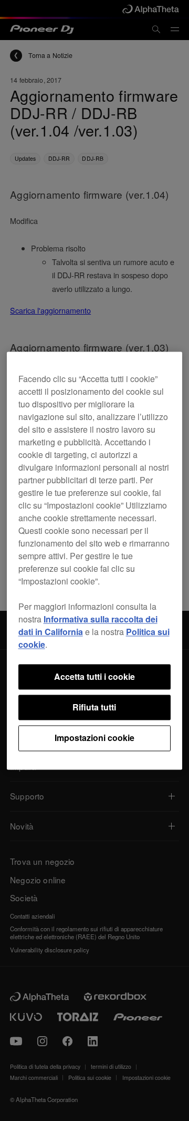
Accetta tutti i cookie (94, 676)
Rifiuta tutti (94, 707)
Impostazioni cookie (94, 738)
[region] (95, 560)
